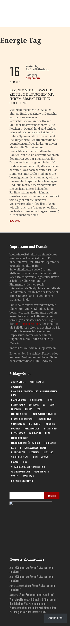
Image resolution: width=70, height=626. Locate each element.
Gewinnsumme (44, 419)
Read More (15, 220)
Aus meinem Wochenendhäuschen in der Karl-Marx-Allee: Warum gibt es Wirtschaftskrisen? (33, 608)
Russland (48, 452)
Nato (13, 447)
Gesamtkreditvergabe (22, 419)
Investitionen (50, 428)
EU (44, 404)
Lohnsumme (50, 442)
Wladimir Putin (41, 471)
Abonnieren (55, 617)
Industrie (50, 423)
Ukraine (15, 462)
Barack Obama (18, 399)
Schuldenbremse (19, 457)
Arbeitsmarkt (37, 382)
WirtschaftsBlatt (20, 471)
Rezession (34, 452)
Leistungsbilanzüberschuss (25, 442)
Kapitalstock (18, 433)
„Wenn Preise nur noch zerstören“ (36, 595)
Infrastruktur (31, 428)
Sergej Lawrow (40, 457)
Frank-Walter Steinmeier (44, 414)
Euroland (16, 409)
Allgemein (33, 78)
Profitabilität (18, 452)
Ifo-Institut (35, 423)
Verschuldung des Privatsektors (28, 466)
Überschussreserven (22, 481)
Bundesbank (36, 399)
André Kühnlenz (17, 567)
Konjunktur (35, 433)
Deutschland (18, 404)
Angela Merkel (18, 382)
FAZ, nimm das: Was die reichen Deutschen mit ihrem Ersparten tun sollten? (32, 96)
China (49, 399)
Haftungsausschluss (27, 323)
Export (28, 409)
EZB (38, 409)
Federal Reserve (19, 414)
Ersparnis (34, 404)
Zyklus (14, 476)
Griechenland (18, 423)
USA (25, 462)
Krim (47, 433)
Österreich (28, 476)
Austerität (16, 386)
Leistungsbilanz (19, 438)
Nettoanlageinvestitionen (33, 447)
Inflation (15, 428)
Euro (52, 404)
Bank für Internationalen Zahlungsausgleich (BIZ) (34, 393)
